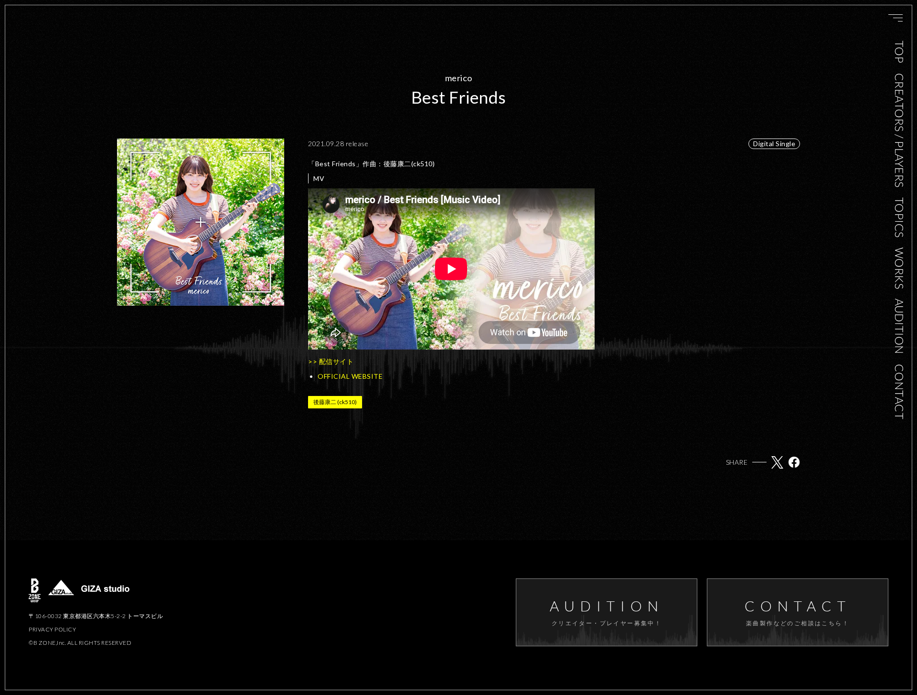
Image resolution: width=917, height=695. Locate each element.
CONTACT (899, 392)
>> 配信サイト (330, 361)
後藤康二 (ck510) (335, 402)
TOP (899, 52)
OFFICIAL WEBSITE (350, 376)
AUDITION (899, 326)
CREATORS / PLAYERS (899, 130)
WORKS (899, 268)
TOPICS (899, 217)
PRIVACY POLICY (52, 629)
